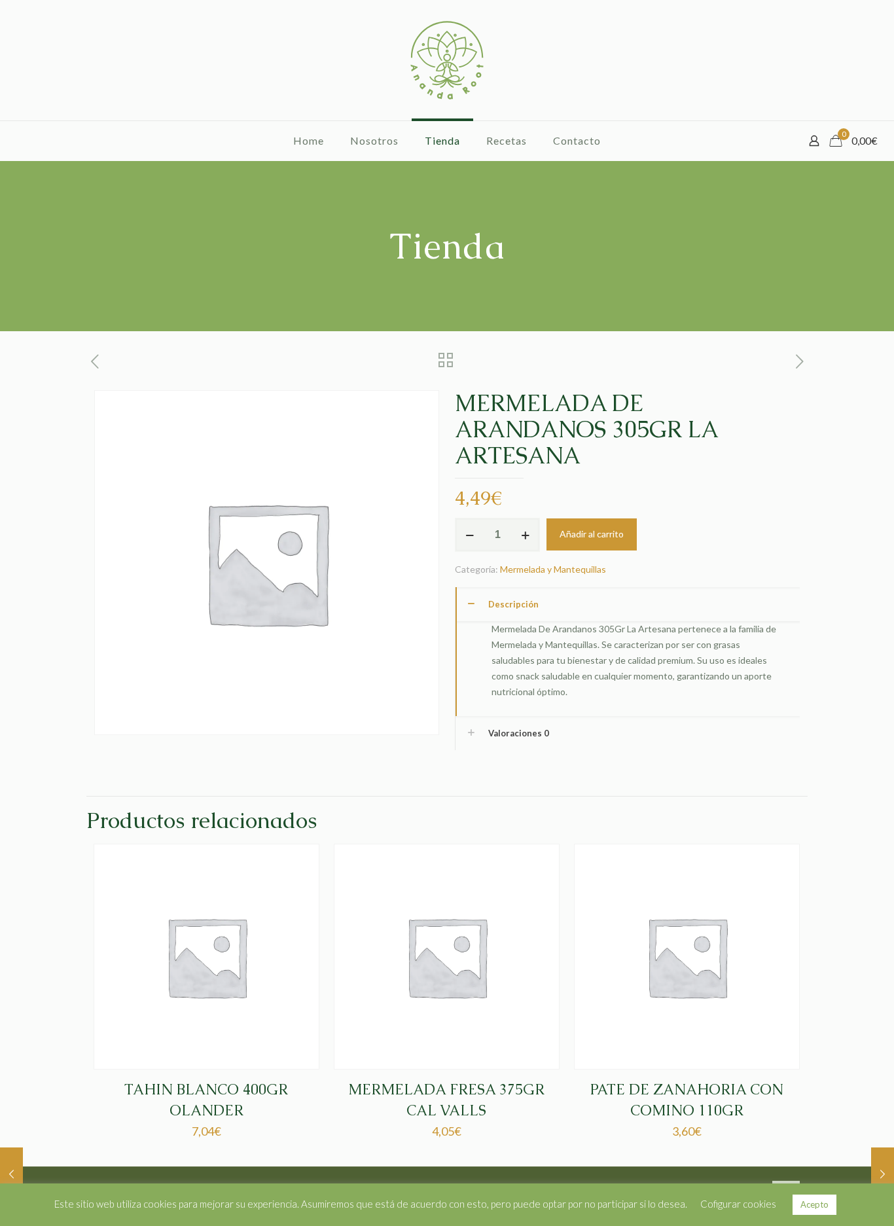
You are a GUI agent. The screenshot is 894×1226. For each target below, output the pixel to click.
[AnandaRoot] (447, 60)
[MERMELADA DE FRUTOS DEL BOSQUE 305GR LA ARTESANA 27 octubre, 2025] (882, 1173)
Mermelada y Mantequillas (553, 569)
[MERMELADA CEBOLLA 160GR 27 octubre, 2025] (11, 1173)
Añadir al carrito (592, 533)
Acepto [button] (814, 1204)
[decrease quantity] (469, 535)
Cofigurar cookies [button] (738, 1204)
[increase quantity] (525, 535)
